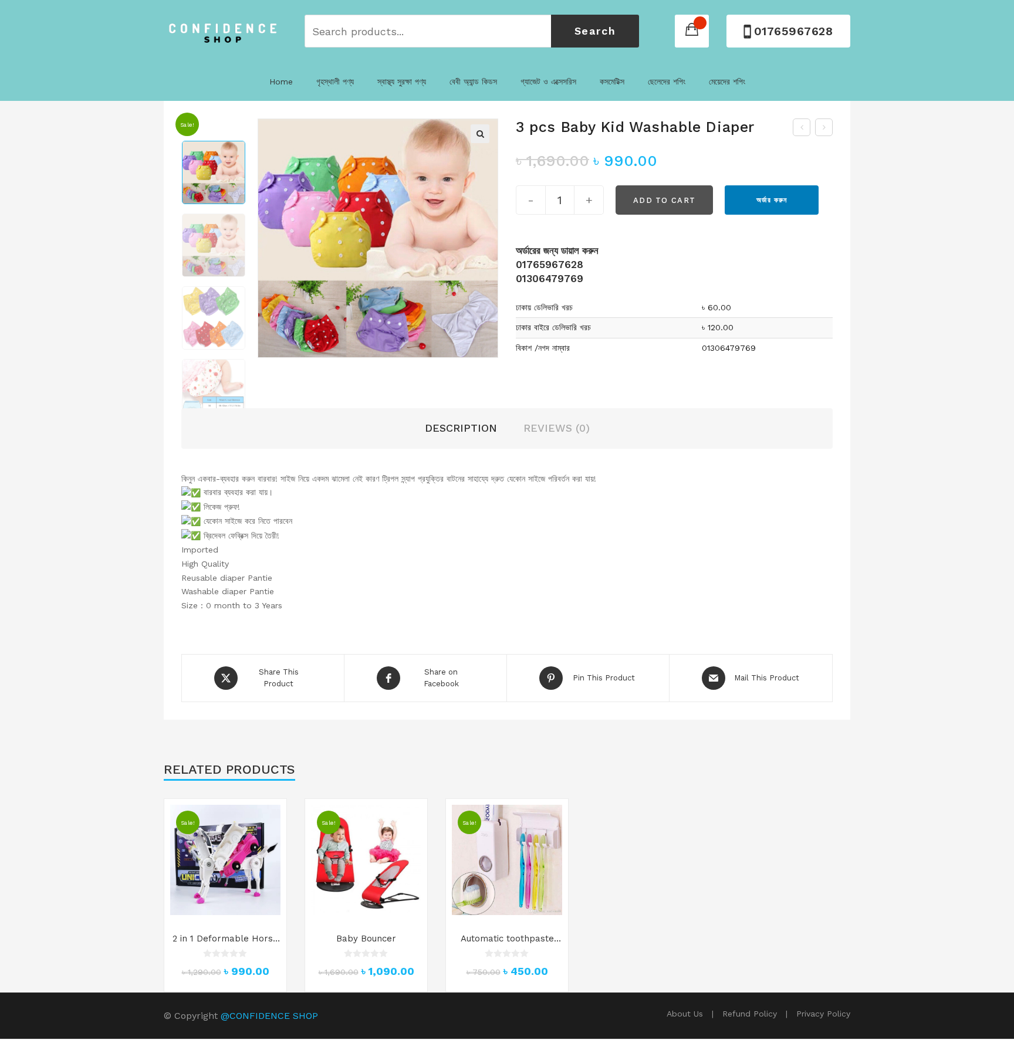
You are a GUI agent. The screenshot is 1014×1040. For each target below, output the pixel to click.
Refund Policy (749, 1013)
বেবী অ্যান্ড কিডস (473, 81)
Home (281, 81)
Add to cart (664, 200)
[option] (213, 172)
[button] (480, 133)
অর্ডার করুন (771, 200)
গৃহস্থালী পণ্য (335, 81)
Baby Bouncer (366, 938)
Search (595, 31)
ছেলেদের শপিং (666, 81)
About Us (685, 1013)
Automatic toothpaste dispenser (507, 939)
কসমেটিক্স (612, 81)
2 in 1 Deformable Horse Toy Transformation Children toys (225, 939)
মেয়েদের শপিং (727, 81)
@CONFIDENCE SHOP (269, 1015)
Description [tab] (461, 428)
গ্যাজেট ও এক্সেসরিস (548, 81)
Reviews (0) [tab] (556, 428)
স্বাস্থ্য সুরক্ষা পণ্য (401, 81)
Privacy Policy (823, 1013)
